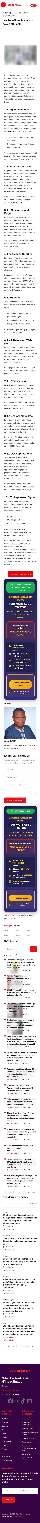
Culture (4, 1437)
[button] (9, 931)
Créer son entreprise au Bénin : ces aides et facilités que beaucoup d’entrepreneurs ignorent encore (21, 1101)
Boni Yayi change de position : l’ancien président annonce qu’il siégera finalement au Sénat (20, 1088)
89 (27, 1346)
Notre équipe (26, 1442)
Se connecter (26, 1454)
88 (22, 1346)
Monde (4, 1449)
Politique (5, 1418)
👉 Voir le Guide (20, 898)
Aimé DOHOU (18, 1516)
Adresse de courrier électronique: (15, 1487)
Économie (5, 1422)
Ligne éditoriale (27, 1458)
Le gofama (5, 1514)
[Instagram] (17, 1401)
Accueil (6, 916)
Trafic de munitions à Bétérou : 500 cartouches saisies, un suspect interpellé (21, 1148)
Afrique (4, 1445)
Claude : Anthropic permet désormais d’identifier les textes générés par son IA (19, 978)
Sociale (4, 1430)
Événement (6, 1456)
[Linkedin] (29, 1401)
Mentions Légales (28, 1428)
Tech (12, 916)
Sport (4, 1434)
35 (24, 1192)
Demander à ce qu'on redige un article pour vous (29, 1448)
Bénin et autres (7, 1460)
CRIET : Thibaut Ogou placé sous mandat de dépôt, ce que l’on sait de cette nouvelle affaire (21, 992)
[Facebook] (10, 1401)
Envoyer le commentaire (15, 800)
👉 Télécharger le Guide (20, 684)
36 (29, 1192)
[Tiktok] (23, 1401)
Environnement (7, 1441)
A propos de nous (28, 1438)
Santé (4, 1453)
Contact (24, 1418)
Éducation (5, 1426)
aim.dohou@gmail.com (12, 1390)
